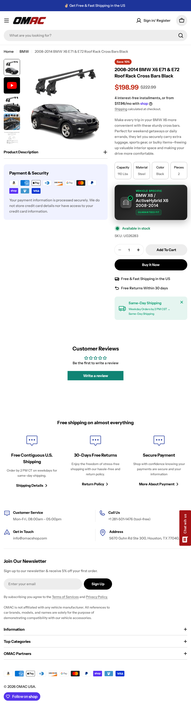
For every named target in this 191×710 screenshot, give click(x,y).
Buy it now (151, 264)
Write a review (95, 375)
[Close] (181, 302)
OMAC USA (25, 686)
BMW (24, 51)
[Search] (181, 35)
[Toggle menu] (6, 20)
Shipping (121, 109)
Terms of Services (65, 597)
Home (9, 51)
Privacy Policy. (97, 597)
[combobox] (95, 35)
